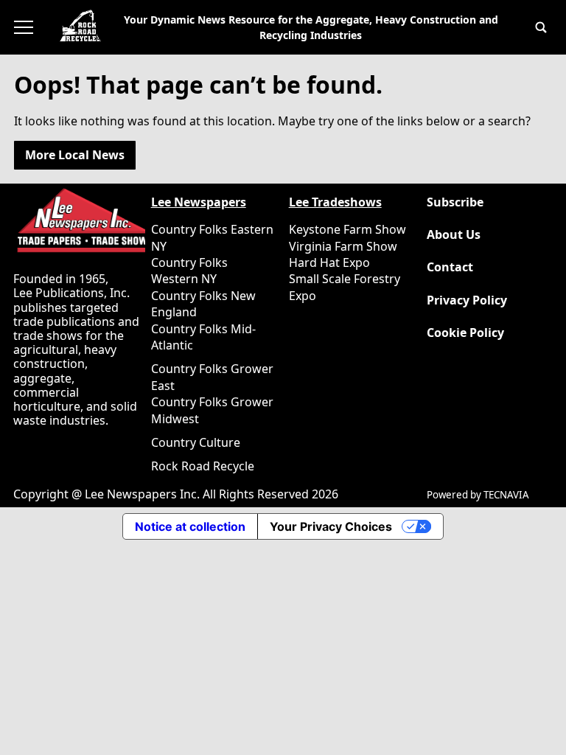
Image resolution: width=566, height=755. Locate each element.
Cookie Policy (465, 333)
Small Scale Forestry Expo (344, 287)
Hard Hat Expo (329, 262)
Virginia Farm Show (343, 246)
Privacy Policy (467, 300)
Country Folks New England (203, 304)
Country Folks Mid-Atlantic (203, 337)
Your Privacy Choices (331, 526)
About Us (454, 235)
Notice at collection (190, 526)
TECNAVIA (506, 494)
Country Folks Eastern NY (212, 237)
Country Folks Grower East (212, 377)
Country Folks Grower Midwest (212, 410)
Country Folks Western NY (189, 270)
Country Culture (195, 442)
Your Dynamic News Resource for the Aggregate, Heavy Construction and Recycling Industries (311, 27)
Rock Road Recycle (202, 466)
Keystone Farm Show (347, 229)
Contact (450, 267)
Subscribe (455, 202)
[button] (540, 27)
